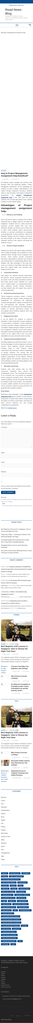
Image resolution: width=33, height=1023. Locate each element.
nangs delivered (22, 901)
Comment (4, 427)
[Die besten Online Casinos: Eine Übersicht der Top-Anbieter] (5, 763)
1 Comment (25, 767)
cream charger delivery (16, 876)
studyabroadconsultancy (8, 932)
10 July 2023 (5, 179)
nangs (4, 901)
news (15, 910)
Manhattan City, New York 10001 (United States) (16, 996)
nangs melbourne (22, 907)
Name (3, 452)
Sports (3, 846)
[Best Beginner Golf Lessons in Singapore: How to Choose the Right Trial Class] (16, 630)
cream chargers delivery (8, 882)
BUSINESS (26, 873)
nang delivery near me (8, 898)
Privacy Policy (27, 1015)
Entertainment (5, 810)
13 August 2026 (5, 654)
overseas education (7, 913)
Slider (16, 643)
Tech (2, 849)
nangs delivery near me (8, 907)
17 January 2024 (16, 767)
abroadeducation (14, 873)
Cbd (2, 804)
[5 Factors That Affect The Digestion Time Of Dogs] (5, 669)
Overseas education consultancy (11, 919)
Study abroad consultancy (9, 935)
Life (8, 643)
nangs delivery (6, 904)
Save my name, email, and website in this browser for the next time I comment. (16, 487)
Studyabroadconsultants (8, 941)
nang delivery (21, 892)
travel (13, 944)
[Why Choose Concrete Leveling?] (5, 678)
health (20, 885)
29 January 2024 (16, 671)
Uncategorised (5, 853)
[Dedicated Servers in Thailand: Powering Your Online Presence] (5, 776)
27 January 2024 (16, 693)
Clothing (4, 876)
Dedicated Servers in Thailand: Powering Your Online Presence (19, 773)
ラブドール (4, 566)
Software (3, 843)
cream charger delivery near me (10, 879)
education (5, 885)
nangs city (12, 901)
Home (11, 1015)
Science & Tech (5, 836)
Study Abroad (6, 929)
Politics (3, 826)
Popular (11, 643)
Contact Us (18, 1015)
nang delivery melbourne (22, 895)
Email (3, 462)
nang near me (21, 898)
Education (4, 807)
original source (12, 408)
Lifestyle (14, 889)
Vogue (3, 859)
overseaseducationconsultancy (10, 916)
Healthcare (5, 889)
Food (2, 817)
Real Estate (4, 833)
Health (3, 820)
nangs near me (6, 910)
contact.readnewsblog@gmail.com (12, 999)
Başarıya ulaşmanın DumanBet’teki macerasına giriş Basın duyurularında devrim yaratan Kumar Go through (16, 569)
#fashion (4, 873)
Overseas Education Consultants (11, 922)
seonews (24, 925)
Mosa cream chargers (8, 892)
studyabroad (16, 929)
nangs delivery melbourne (20, 904)
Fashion (3, 813)
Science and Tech (6, 987)
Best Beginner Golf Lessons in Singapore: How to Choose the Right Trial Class (14, 648)
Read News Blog (13, 11)
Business (3, 170)
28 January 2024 (16, 681)
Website (3, 471)
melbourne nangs (24, 889)
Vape (2, 856)
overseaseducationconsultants (10, 925)
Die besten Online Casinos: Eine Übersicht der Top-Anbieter (20, 763)
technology (5, 944)
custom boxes (22, 882)
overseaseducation (25, 910)
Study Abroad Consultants (9, 938)
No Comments (15, 179)
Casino (3, 800)
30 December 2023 (16, 777)
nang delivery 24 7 (7, 895)
